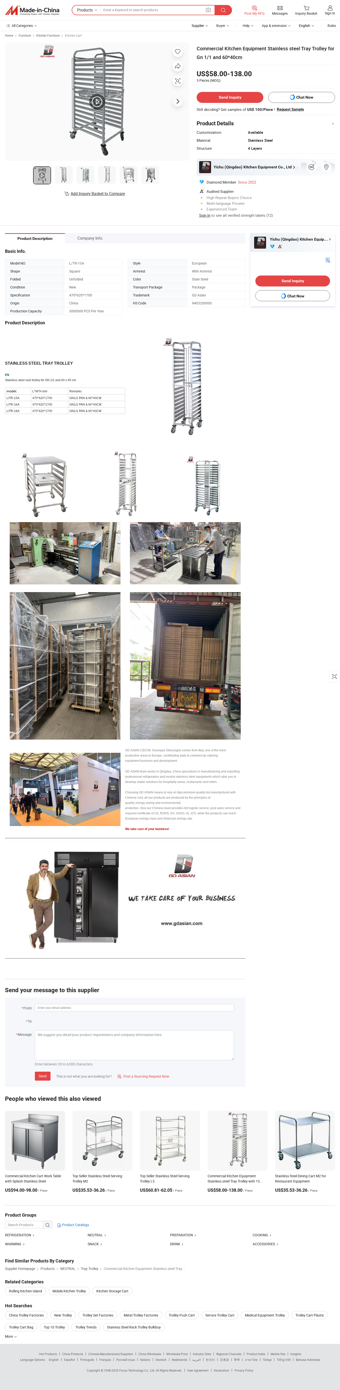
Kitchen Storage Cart (112, 1291)
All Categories (22, 25)
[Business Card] (328, 259)
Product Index (256, 1354)
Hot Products (48, 1354)
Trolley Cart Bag (21, 1327)
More (9, 1336)
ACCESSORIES (264, 1244)
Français (105, 1360)
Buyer (220, 25)
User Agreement (198, 1370)
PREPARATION (181, 1235)
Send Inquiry (230, 97)
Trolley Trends (86, 1327)
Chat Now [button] (304, 97)
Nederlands (179, 1360)
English (54, 1360)
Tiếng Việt (284, 1360)
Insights (295, 1354)
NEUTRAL (95, 1235)
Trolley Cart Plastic (309, 1315)
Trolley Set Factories (97, 1315)
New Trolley (63, 1315)
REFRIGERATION (18, 1235)
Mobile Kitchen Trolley (69, 1291)
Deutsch (161, 1360)
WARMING (13, 1244)
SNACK (93, 1244)
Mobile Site (278, 1354)
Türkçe (267, 1360)
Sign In (204, 215)
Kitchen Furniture (47, 35)
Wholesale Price (177, 1354)
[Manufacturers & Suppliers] (32, 10)
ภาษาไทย (251, 1360)
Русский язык (125, 1360)
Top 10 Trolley (54, 1327)
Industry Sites (202, 1354)
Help (246, 25)
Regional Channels (228, 1354)
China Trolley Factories (26, 1315)
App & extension (274, 25)
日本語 (224, 1360)
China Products (72, 1354)
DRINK (175, 1244)
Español (69, 1360)
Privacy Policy (243, 1370)
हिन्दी (237, 1360)
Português (87, 1360)
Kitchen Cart (73, 35)
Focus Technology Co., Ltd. (137, 1370)
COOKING (260, 1235)
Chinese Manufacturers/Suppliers (110, 1354)
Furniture (25, 35)
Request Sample (290, 109)
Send (43, 1076)
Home (9, 35)
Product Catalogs (75, 1224)
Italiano (145, 1360)
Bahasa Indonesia (308, 1360)
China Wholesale (149, 1354)
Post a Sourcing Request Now (143, 1076)
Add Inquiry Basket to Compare (98, 193)
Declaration (221, 1370)
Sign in (330, 13)
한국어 (210, 1360)
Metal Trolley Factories (141, 1315)
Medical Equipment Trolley (265, 1315)
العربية (196, 1360)
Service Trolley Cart (219, 1315)
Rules (332, 25)
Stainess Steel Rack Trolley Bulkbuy (134, 1327)
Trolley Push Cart (182, 1315)
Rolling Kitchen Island (25, 1291)
